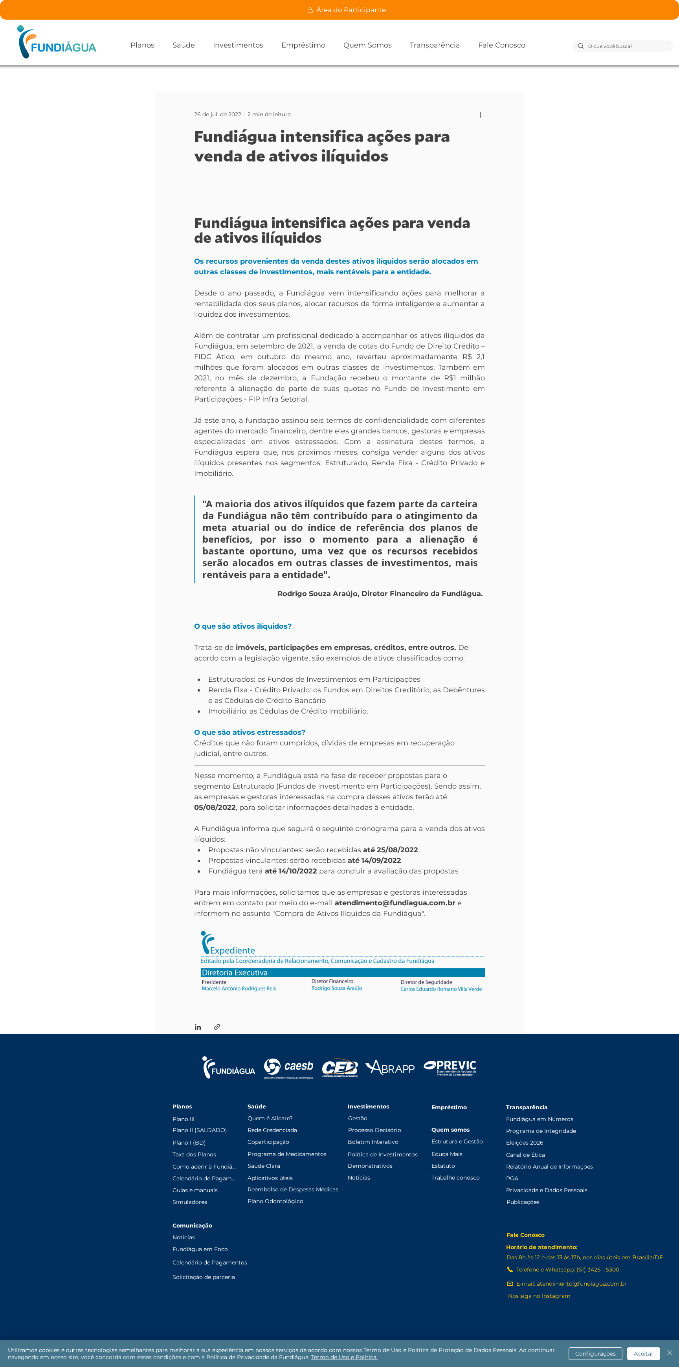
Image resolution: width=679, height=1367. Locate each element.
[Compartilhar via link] (217, 1027)
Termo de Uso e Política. (344, 1357)
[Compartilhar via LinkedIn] (198, 1027)
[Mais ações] (480, 114)
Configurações (595, 1353)
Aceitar (643, 1353)
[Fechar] (669, 1354)
